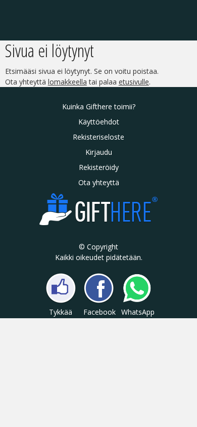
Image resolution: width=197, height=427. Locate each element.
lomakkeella (67, 82)
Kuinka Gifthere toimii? (98, 106)
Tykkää (60, 312)
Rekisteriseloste (98, 137)
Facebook (98, 312)
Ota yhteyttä (98, 182)
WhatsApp (136, 312)
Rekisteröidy (99, 167)
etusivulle (134, 82)
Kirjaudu (98, 152)
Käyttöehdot (98, 121)
